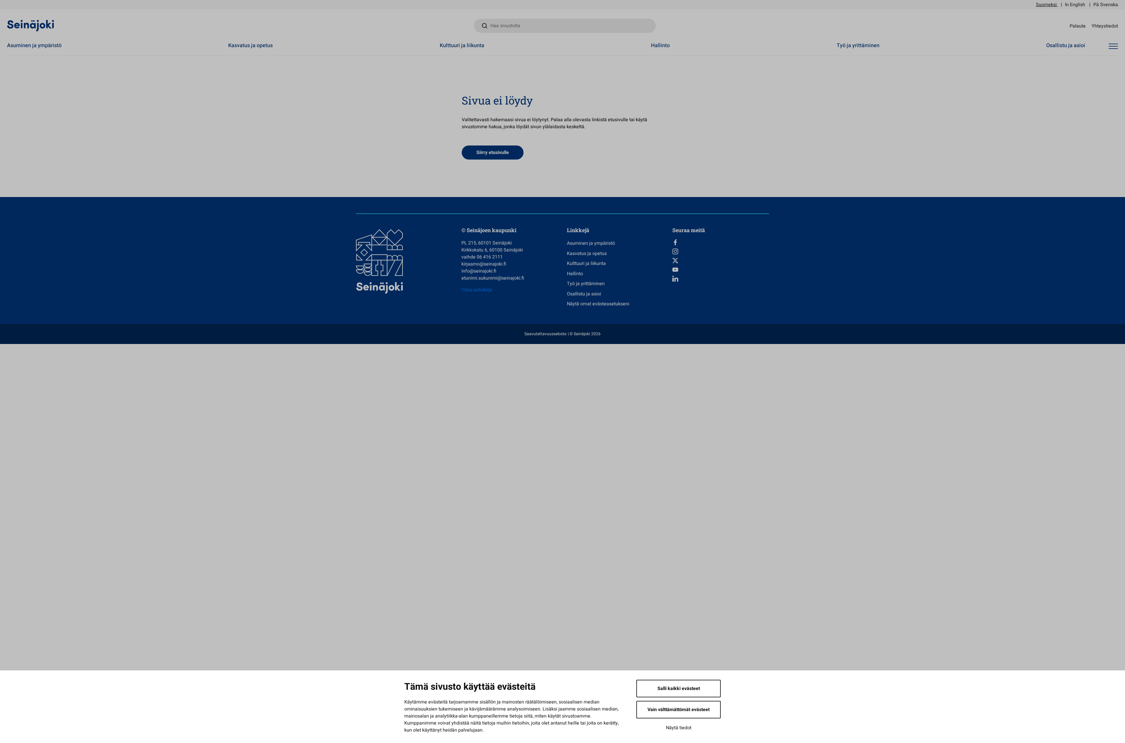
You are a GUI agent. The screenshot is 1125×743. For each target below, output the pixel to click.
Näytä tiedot (678, 727)
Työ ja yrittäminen (858, 45)
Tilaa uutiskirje (476, 289)
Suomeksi (1046, 4)
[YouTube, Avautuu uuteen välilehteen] (720, 270)
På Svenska (1105, 4)
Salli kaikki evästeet (678, 688)
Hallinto (660, 45)
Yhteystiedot (1105, 25)
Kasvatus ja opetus (250, 45)
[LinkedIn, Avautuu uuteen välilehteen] (720, 279)
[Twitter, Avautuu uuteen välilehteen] (720, 260)
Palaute (1078, 25)
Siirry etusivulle (492, 152)
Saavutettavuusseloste (545, 334)
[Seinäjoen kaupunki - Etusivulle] (30, 25)
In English (1075, 4)
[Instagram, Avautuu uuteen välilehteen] (720, 251)
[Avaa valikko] (1113, 46)
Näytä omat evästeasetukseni (598, 303)
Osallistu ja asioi (1065, 45)
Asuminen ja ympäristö (34, 45)
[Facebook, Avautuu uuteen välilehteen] (720, 242)
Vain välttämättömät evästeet (678, 709)
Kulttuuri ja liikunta (462, 45)
